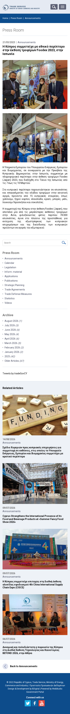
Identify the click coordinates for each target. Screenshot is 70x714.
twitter (28, 703)
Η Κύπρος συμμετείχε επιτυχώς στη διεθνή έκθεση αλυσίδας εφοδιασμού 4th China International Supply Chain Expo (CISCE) (33, 584)
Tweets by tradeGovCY (15, 373)
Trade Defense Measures (18, 294)
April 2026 (12, 338)
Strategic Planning (14, 285)
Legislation (10, 267)
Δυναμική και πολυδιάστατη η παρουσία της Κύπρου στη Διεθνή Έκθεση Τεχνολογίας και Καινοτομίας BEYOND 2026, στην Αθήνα (33, 650)
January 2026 (14, 352)
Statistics (10, 298)
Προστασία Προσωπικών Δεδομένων (47, 685)
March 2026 (13, 343)
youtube (42, 703)
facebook (35, 703)
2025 (10, 356)
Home (5, 18)
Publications (11, 280)
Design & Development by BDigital (23, 689)
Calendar (9, 263)
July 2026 (12, 325)
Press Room (16, 18)
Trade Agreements (15, 289)
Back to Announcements (23, 666)
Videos (8, 302)
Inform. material (13, 271)
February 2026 (14, 347)
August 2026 (13, 321)
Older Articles (14, 360)
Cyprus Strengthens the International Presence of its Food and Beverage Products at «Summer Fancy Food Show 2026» (33, 519)
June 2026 (12, 329)
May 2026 (12, 334)
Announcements (27, 42)
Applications (11, 276)
